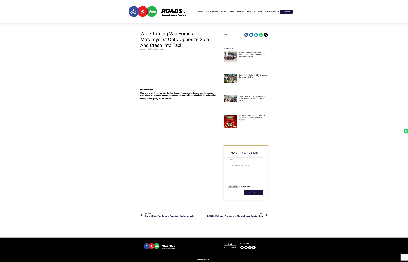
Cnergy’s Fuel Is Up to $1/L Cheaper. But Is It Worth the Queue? (253, 76)
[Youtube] (246, 247)
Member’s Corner (227, 11)
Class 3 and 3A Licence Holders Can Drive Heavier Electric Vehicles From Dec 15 (252, 98)
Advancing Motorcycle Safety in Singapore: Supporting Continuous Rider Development (252, 55)
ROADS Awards (270, 11)
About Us (240, 11)
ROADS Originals (212, 11)
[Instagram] (250, 247)
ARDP (260, 11)
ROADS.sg (204, 259)
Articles (249, 11)
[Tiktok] (254, 247)
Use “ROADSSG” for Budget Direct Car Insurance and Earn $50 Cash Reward (252, 118)
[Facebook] (242, 247)
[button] (246, 35)
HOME (200, 11)
